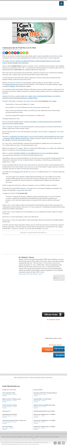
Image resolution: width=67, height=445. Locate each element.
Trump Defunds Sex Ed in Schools (9, 414)
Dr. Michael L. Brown (11, 49)
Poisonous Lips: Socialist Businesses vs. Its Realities (44, 420)
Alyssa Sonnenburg (8, 394)
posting (21, 148)
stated (5, 193)
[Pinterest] (15, 52)
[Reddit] (9, 52)
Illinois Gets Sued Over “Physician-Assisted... (11, 399)
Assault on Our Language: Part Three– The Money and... (14, 420)
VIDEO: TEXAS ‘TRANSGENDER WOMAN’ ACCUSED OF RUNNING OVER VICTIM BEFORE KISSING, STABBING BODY (31, 97)
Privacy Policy (45, 442)
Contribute (30, 442)
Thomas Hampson (7, 421)
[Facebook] (3, 52)
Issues (22, 442)
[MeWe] (18, 52)
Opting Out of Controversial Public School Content (44, 405)
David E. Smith (38, 394)
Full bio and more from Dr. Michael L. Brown (30, 274)
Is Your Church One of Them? (8, 393)
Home (2, 442)
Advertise (39, 442)
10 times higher (21, 190)
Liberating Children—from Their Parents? (43, 399)
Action (13, 442)
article (23, 232)
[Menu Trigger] (61, 3)
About (25, 442)
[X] (6, 52)
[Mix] (21, 52)
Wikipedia (12, 86)
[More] (27, 52)
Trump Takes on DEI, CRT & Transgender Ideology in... (46, 393)
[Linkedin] (12, 52)
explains (54, 101)
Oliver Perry (37, 415)
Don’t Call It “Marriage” (7, 426)
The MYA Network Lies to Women (9, 405)
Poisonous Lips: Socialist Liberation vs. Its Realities (44, 426)
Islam (60, 84)
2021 (36, 168)
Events (10, 442)
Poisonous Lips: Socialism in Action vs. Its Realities (44, 414)
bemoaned (16, 172)
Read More (4, 395)
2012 (27, 168)
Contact (34, 442)
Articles (6, 442)
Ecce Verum (6, 428)
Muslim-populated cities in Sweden (14, 84)
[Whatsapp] (23, 52)
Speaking (18, 442)
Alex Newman (38, 400)
